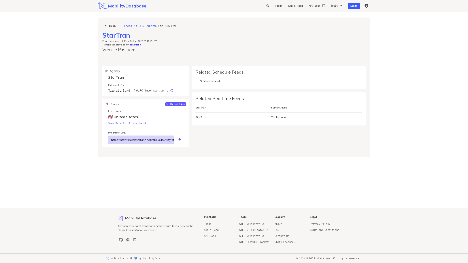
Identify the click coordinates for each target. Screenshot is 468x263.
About (278, 224)
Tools (334, 5)
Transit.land (119, 90)
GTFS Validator (249, 224)
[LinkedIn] (135, 240)
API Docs (314, 5)
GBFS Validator (249, 236)
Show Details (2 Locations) (127, 123)
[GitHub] (121, 240)
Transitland (135, 44)
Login (354, 5)
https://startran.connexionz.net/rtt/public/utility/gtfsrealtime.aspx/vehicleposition (142, 140)
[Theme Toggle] (366, 5)
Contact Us (282, 236)
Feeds (278, 5)
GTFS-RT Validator (251, 230)
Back (112, 25)
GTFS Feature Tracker (254, 242)
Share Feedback (285, 242)
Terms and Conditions (324, 230)
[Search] (268, 6)
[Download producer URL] (179, 140)
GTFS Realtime (146, 26)
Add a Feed (295, 5)
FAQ (277, 230)
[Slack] (128, 240)
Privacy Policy (320, 224)
